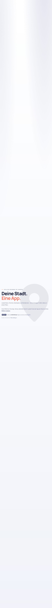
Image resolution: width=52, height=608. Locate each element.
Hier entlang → (14, 317)
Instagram (28, 314)
